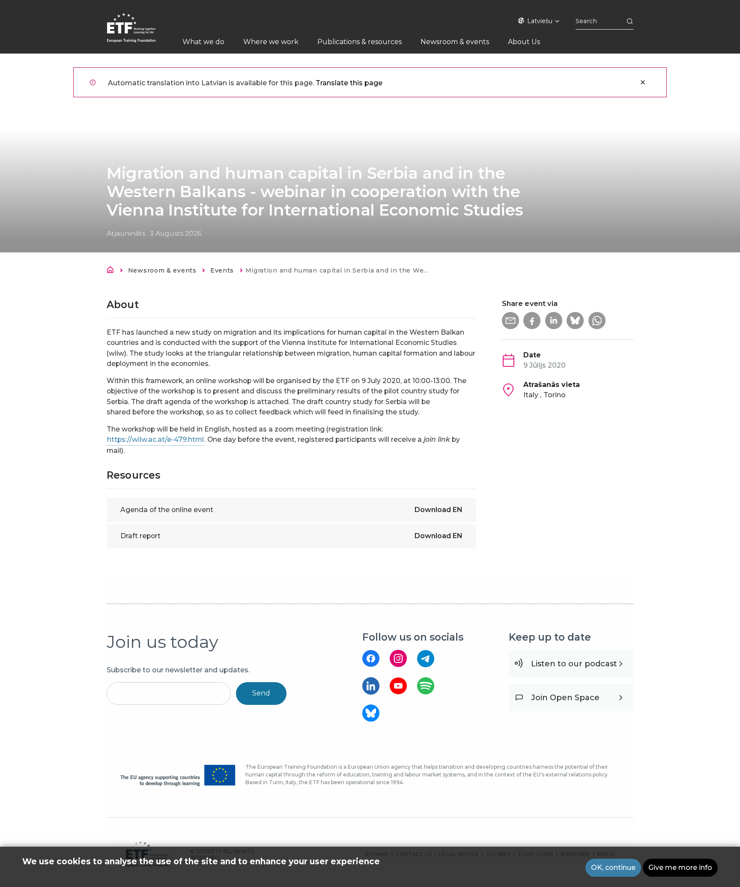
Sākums (113, 271)
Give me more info (680, 867)
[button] (510, 320)
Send (261, 693)
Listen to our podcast (574, 663)
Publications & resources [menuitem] (359, 42)
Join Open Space (565, 697)
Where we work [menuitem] (270, 42)
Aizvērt (642, 82)
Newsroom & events (162, 270)
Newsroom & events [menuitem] (455, 42)
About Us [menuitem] (524, 42)
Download (438, 510)
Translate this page (349, 83)
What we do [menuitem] (203, 42)
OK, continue (613, 867)
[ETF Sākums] (140, 33)
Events (222, 270)
